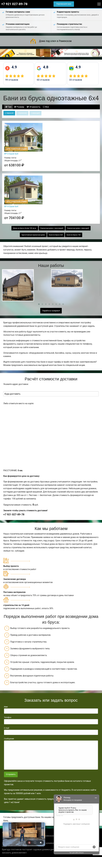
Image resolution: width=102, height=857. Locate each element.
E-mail (6, 728)
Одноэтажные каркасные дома (33, 235)
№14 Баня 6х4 (11, 206)
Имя (6, 707)
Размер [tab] (20, 107)
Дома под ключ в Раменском (55, 41)
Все (47, 107)
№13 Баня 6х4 (11, 154)
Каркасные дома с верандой (78, 228)
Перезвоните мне (63, 4)
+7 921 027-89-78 (14, 4)
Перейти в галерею (50, 311)
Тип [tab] (9, 107)
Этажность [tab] (34, 107)
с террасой (9, 113)
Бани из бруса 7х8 (73, 235)
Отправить (11, 774)
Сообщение (9, 739)
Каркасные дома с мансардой (51, 228)
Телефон (7, 717)
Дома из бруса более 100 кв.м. (24, 228)
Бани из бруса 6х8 (56, 235)
